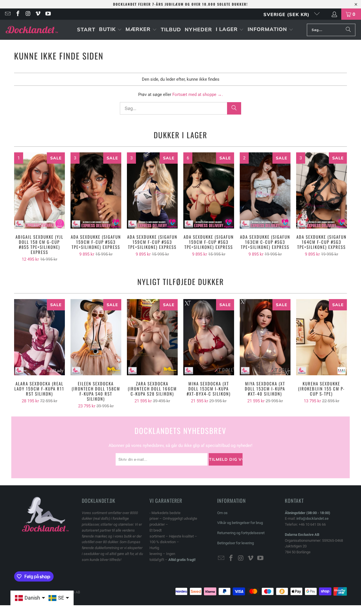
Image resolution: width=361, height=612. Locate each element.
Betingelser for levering (235, 543)
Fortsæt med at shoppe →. (197, 94)
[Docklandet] (32, 30)
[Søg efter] (348, 30)
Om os (222, 513)
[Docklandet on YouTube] (48, 14)
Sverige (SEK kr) (287, 14)
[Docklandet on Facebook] (17, 14)
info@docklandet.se (312, 518)
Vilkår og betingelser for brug (240, 523)
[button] (110, 30)
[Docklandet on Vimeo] (38, 14)
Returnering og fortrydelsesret (241, 533)
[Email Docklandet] (7, 14)
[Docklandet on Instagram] (28, 14)
